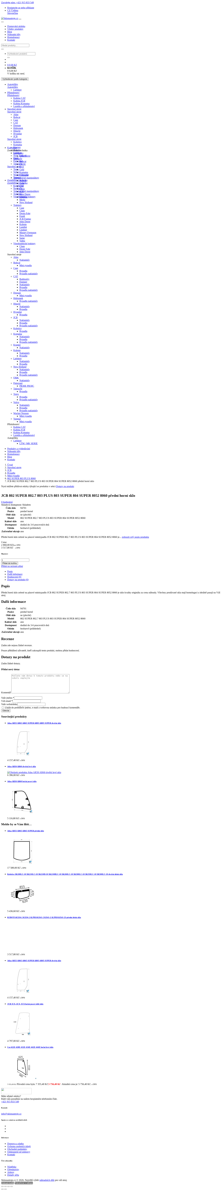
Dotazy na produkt (65, 486)
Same (22, 238)
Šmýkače (17, 158)
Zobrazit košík (7, 1183)
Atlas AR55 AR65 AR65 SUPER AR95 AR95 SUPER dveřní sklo (34, 723)
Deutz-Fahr (24, 213)
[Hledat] (2, 49)
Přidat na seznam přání (12, 566)
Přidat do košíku (9, 563)
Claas (22, 188)
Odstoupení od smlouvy (18, 1152)
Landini (23, 227)
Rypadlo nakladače (28, 273)
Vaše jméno (7, 698)
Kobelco (17, 142)
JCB (15, 136)
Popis (10, 571)
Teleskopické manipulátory (26, 191)
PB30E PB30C (26, 386)
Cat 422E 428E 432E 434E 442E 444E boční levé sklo (30, 1047)
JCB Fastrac (25, 219)
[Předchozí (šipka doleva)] (2, 1189)
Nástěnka (11, 1166)
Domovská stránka (16, 26)
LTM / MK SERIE (28, 443)
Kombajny (18, 185)
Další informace (14, 574)
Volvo (16, 172)
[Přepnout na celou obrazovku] (5, 1186)
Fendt (22, 216)
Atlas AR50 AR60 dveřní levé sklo (21, 766)
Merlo (22, 199)
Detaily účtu (13, 1175)
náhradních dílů (46, 1180)
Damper (23, 282)
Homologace (13, 37)
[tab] (114, 571)
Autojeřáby (12, 84)
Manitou (23, 197)
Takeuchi (23, 175)
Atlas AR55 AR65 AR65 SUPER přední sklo (25, 831)
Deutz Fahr (24, 249)
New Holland (25, 202)
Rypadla (23, 271)
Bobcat (16, 117)
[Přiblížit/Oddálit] (2, 1186)
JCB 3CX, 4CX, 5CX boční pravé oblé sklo (25, 1004)
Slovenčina (12, 13)
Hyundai (17, 133)
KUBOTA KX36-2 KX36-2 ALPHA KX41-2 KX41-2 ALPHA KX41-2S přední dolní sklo (44, 917)
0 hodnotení (7, 502)
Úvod (10, 464)
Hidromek (18, 128)
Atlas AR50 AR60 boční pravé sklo (22, 781)
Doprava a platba (15, 1143)
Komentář (6, 692)
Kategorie (12, 147)
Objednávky (13, 1169)
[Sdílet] (8, 1186)
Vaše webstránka (9, 704)
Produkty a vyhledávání (18, 448)
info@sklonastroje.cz (11, 1113)
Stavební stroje (14, 109)
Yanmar (17, 418)
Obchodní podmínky (17, 1149)
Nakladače (24, 260)
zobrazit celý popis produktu (135, 537)
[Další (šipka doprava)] (5, 1189)
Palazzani (17, 161)
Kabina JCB (19, 101)
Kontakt (11, 40)
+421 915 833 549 (10, 1101)
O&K (16, 377)
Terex (16, 169)
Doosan (17, 125)
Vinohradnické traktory (24, 243)
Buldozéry (24, 279)
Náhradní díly (13, 34)
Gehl (21, 169)
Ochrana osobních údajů (19, 1146)
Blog (9, 31)
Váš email (7, 701)
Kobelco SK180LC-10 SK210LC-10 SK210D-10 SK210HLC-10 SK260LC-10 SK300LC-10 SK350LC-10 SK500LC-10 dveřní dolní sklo (65, 874)
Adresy (10, 1172)
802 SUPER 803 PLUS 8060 (21, 478)
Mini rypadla (25, 265)
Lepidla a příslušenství (24, 106)
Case (15, 120)
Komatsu (17, 144)
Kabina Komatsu (21, 103)
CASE (22, 164)
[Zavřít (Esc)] (11, 1186)
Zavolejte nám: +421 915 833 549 (17, 2)
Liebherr (17, 90)
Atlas (15, 114)
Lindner (23, 230)
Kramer (17, 147)
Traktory (17, 205)
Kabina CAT (19, 98)
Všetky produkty (15, 29)
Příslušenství (13, 92)
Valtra (22, 240)
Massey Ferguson (27, 232)
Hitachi (16, 131)
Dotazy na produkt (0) (18, 579)
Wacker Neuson (21, 413)
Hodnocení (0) (14, 577)
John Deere (24, 156)
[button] (12, 10)
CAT (15, 122)
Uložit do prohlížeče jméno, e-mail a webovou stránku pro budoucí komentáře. (42, 707)
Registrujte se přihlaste (20, 7)
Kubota (23, 224)
